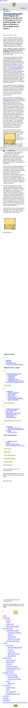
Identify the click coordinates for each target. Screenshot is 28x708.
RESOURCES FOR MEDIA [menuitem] (12, 666)
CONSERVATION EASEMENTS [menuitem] (15, 633)
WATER (8, 442)
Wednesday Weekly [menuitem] (11, 660)
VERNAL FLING (12, 432)
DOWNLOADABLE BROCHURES (11, 415)
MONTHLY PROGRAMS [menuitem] (13, 677)
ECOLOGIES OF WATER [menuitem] (11, 675)
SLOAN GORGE (12, 397)
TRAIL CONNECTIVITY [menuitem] (11, 692)
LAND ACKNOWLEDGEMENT (15, 364)
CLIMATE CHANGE (11, 441)
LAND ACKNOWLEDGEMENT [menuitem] (12, 626)
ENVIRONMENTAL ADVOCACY (15, 445)
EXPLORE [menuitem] (5, 643)
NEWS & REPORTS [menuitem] (7, 658)
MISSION (8, 360)
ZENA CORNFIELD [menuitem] (12, 656)
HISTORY (9, 361)
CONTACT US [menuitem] (6, 696)
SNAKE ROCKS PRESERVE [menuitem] (13, 654)
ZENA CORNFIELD (13, 399)
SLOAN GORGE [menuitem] (11, 652)
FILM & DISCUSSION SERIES (16, 429)
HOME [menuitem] (4, 616)
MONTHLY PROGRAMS (14, 428)
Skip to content (3, 0)
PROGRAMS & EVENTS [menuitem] (8, 673)
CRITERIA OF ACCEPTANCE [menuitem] (14, 639)
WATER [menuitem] (8, 690)
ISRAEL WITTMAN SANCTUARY (13, 393)
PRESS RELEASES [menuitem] (10, 671)
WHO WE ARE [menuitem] (6, 618)
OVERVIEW (9, 391)
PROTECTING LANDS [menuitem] (8, 628)
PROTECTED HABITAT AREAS (15, 382)
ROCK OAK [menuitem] (10, 650)
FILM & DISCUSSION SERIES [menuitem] (14, 679)
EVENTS (8, 430)
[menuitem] (3, 610)
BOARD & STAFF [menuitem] (10, 624)
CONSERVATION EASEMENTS (12, 375)
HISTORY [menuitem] (8, 622)
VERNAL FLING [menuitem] (11, 683)
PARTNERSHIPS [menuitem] (6, 700)
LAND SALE (11, 378)
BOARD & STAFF (11, 363)
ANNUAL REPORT (11, 410)
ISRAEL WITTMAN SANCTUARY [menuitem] (15, 647)
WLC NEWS (9, 411)
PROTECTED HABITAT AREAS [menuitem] (12, 641)
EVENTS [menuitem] (8, 681)
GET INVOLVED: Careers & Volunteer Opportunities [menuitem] (15, 702)
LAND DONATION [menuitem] (12, 637)
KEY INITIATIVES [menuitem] (7, 685)
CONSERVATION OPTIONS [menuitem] (12, 631)
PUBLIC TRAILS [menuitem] (9, 645)
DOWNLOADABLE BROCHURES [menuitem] (13, 669)
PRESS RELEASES (11, 417)
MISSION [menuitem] (8, 620)
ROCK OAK (11, 395)
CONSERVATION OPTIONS (13, 373)
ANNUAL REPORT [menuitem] (10, 662)
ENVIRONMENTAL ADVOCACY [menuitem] (13, 694)
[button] (5, 9)
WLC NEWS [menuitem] (9, 664)
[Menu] (3, 357)
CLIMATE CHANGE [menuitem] (10, 688)
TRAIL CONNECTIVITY (13, 444)
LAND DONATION (13, 379)
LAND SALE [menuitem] (10, 635)
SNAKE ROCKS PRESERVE (15, 398)
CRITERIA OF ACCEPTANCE (16, 380)
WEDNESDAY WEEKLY (13, 409)
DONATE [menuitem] (16, 706)
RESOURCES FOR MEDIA (13, 413)
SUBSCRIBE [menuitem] (5, 698)
